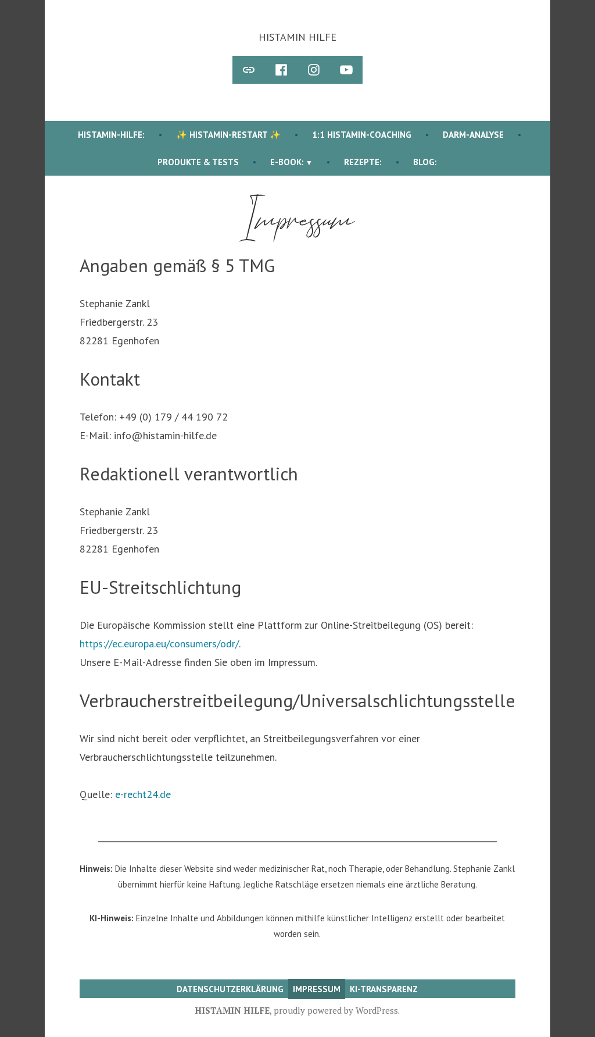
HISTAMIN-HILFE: (111, 134)
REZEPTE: (363, 162)
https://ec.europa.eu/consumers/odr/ (159, 643)
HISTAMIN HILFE (297, 37)
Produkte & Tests (198, 162)
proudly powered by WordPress (336, 1010)
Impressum (316, 989)
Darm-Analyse (473, 134)
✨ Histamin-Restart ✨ (228, 134)
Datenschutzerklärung (230, 989)
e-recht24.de (143, 794)
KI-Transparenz (384, 989)
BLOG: (425, 162)
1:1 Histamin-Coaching (361, 134)
